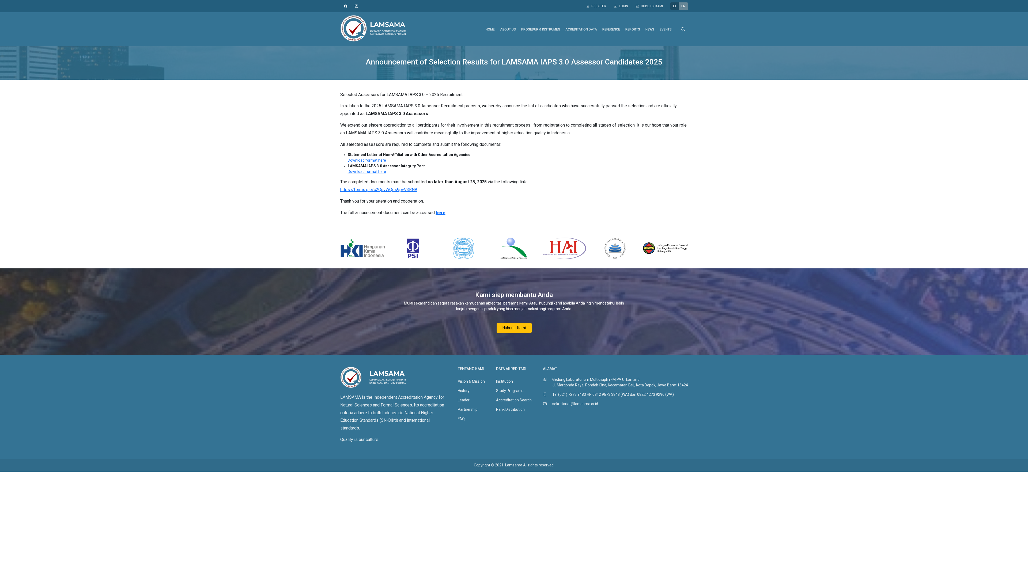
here (440, 212)
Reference (611, 29)
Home (490, 29)
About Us (508, 29)
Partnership (468, 409)
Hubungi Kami (514, 328)
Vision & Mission (471, 381)
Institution (504, 381)
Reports (632, 29)
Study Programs (510, 391)
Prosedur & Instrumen (540, 29)
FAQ (461, 419)
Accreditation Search (514, 400)
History (464, 391)
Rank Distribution (510, 409)
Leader (464, 400)
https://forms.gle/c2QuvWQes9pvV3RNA (378, 189)
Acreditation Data (581, 29)
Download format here (367, 160)
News (649, 29)
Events (666, 29)
